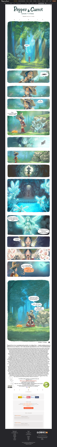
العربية (14, 3)
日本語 (29, 3)
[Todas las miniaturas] (28, 19)
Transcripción (29, 391)
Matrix (42, 438)
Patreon (28, 437)
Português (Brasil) (18, 3)
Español (11, 3)
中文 (8, 3)
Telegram (42, 439)
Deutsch (36, 3)
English (5, 3)
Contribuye (14, 436)
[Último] (42, 19)
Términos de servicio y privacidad (28, 443)
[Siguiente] (37, 19)
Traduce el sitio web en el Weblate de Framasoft (28, 442)
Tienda (15, 437)
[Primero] (14, 19)
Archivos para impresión (28, 405)
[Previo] (19, 19)
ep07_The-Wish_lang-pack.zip (31, 404)
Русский (26, 3)
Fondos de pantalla (28, 434)
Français (32, 3)
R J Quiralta (32, 16)
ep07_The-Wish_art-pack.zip (30, 403)
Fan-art (15, 433)
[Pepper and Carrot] (5, 1)
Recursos (14, 435)
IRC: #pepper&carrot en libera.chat (42, 437)
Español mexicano (41, 3)
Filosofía (14, 434)
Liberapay (28, 436)
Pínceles (28, 433)
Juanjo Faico (28, 16)
